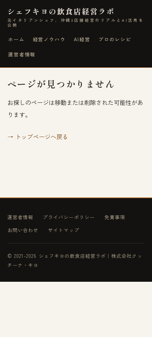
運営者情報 (21, 54)
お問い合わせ (22, 230)
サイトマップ (63, 230)
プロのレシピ (115, 39)
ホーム (16, 39)
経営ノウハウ (49, 39)
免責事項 (114, 217)
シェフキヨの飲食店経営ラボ (75, 17)
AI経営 (82, 39)
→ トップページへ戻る (37, 136)
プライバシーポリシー (69, 217)
